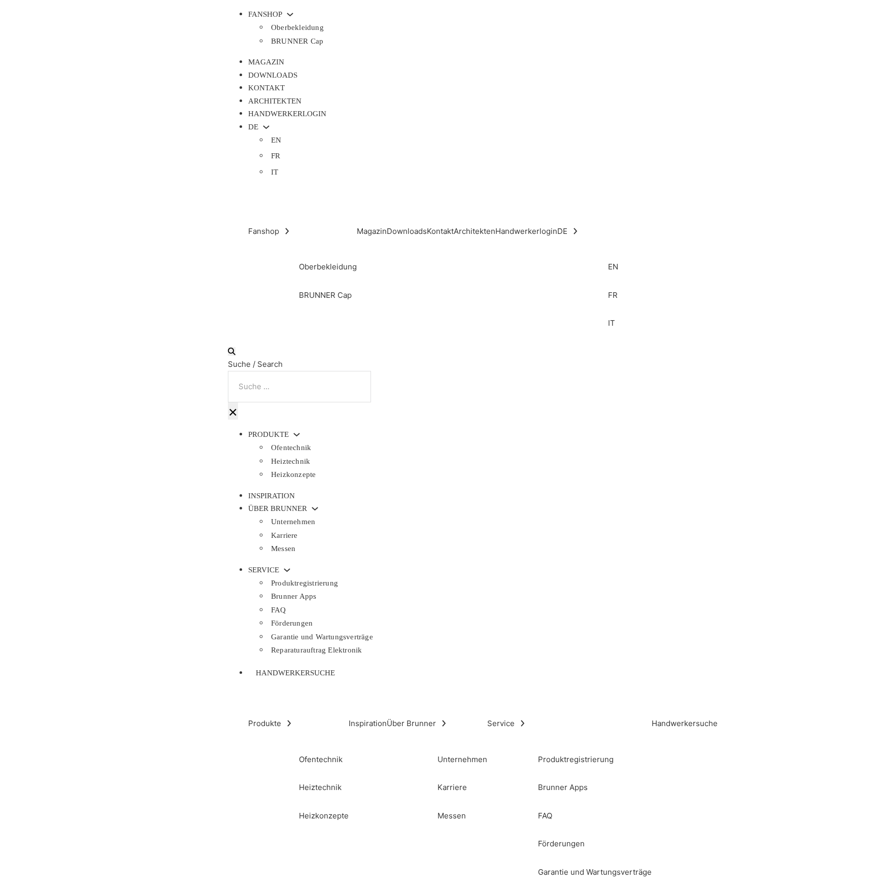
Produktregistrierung (304, 583)
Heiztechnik (290, 461)
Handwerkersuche (295, 673)
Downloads (272, 75)
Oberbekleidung (297, 27)
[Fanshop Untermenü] (290, 14)
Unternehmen (293, 522)
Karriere (284, 535)
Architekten (274, 101)
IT (274, 172)
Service (263, 570)
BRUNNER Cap (297, 41)
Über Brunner (277, 508)
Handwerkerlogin (287, 114)
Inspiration (271, 496)
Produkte (268, 434)
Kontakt (266, 88)
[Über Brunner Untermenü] (315, 508)
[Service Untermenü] (287, 570)
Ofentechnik (291, 447)
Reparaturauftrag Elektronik (316, 650)
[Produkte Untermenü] (296, 434)
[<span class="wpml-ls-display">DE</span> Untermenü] (266, 127)
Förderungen (292, 623)
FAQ (278, 610)
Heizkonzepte (293, 474)
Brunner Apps (293, 596)
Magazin (266, 62)
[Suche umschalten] (231, 351)
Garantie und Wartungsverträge (322, 637)
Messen (283, 548)
